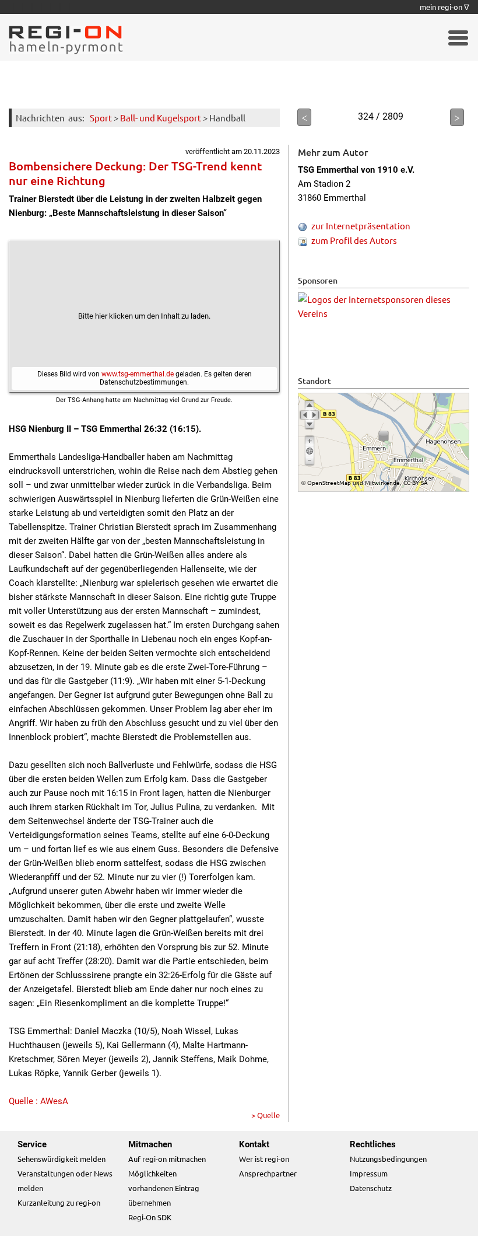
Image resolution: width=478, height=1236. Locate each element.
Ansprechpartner (268, 1173)
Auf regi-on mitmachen (167, 1159)
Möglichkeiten (152, 1173)
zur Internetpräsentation (360, 225)
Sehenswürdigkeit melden (61, 1159)
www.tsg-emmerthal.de (137, 374)
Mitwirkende (382, 482)
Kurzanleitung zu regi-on (58, 1202)
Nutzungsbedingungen (388, 1159)
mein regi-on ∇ (444, 7)
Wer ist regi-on (264, 1159)
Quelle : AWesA (38, 1101)
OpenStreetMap (329, 482)
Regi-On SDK (149, 1217)
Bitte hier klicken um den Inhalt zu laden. (144, 316)
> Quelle (265, 1115)
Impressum (369, 1173)
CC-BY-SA (415, 482)
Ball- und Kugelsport (160, 117)
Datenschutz (371, 1188)
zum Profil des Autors (354, 240)
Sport (101, 117)
